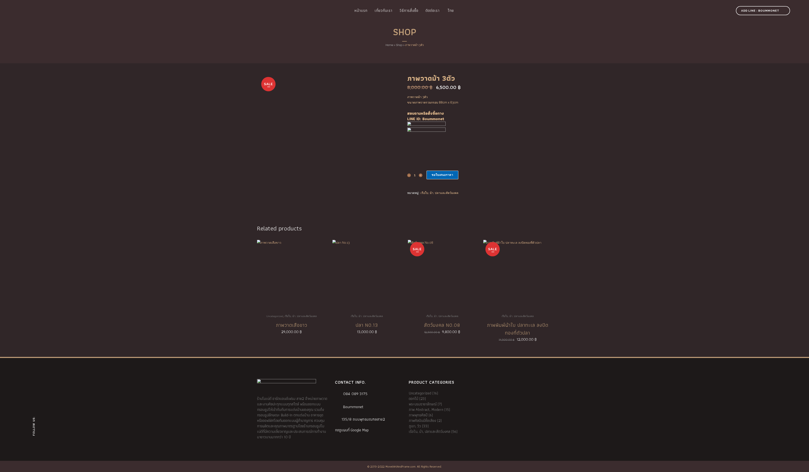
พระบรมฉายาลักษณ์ (423, 404)
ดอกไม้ (413, 398)
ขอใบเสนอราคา (442, 174)
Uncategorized (274, 316)
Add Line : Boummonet (760, 10)
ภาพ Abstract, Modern (426, 409)
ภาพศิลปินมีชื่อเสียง (422, 420)
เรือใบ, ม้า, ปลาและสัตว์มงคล (439, 193)
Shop (399, 45)
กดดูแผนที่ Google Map (352, 430)
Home (389, 45)
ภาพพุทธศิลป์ (418, 415)
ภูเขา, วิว (415, 426)
